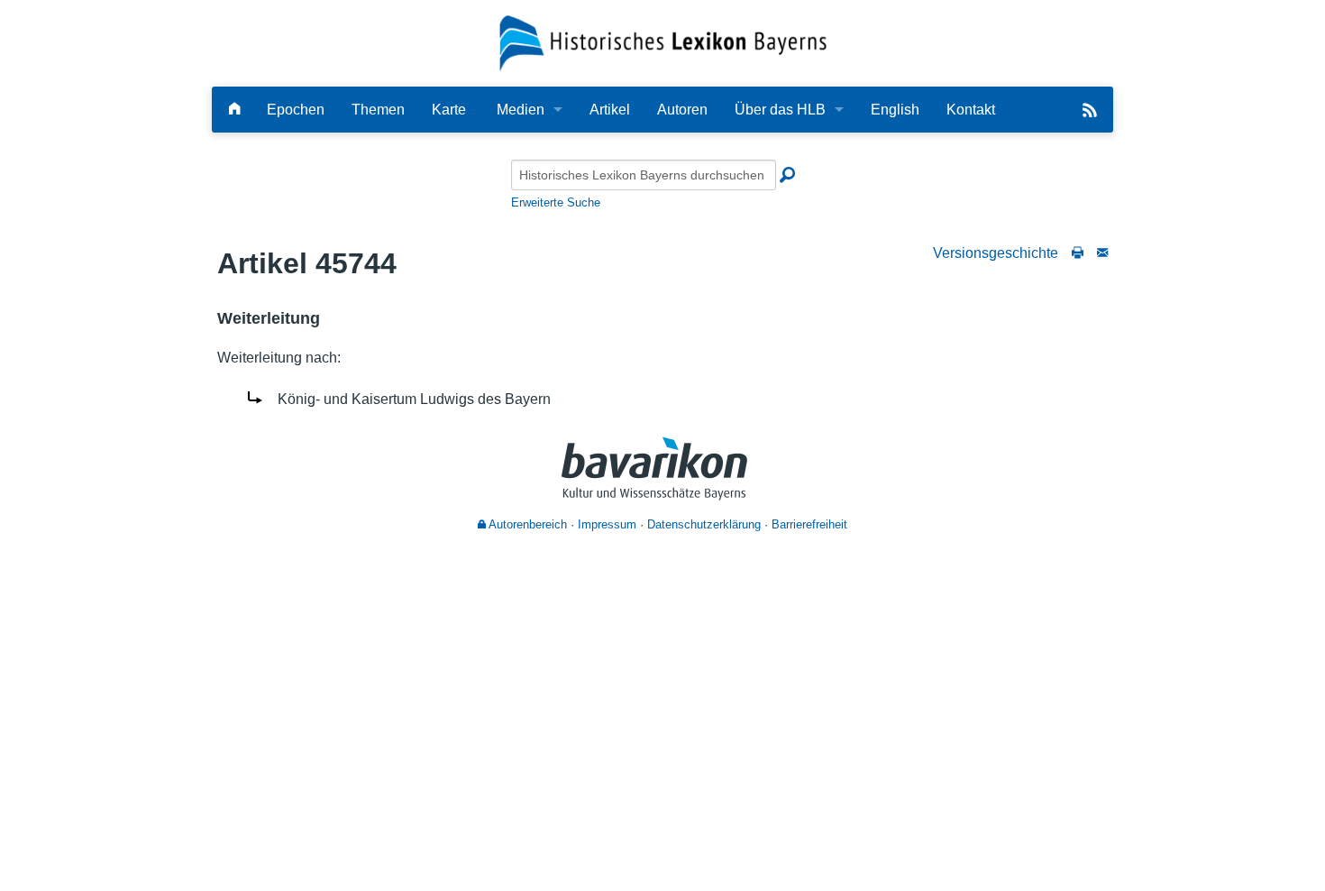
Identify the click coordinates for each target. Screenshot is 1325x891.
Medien (520, 109)
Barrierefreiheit (809, 524)
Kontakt (970, 109)
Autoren (682, 109)
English (895, 109)
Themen (378, 109)
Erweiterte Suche (555, 202)
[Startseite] (662, 42)
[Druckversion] (1077, 253)
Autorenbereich (526, 524)
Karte (449, 109)
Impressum (607, 524)
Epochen (295, 109)
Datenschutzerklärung (704, 524)
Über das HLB (780, 109)
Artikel (609, 109)
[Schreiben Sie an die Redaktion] (1102, 253)
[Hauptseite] (234, 109)
